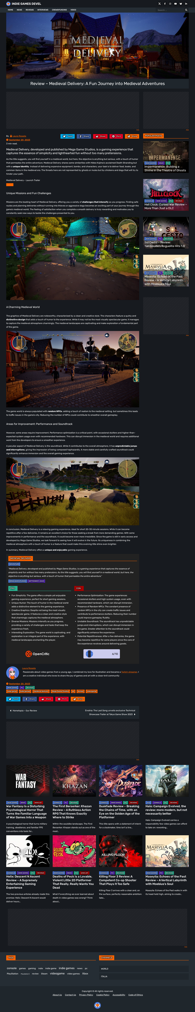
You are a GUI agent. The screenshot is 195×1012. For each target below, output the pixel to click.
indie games (25, 691)
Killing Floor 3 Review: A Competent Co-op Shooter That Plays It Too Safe (117, 880)
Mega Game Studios (18, 581)
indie (40, 968)
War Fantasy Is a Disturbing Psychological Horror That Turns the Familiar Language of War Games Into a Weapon (26, 811)
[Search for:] (186, 10)
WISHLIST (38, 803)
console (12, 968)
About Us (57, 995)
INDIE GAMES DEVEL (26, 4)
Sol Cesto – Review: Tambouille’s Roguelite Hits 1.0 (164, 244)
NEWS (19, 10)
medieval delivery (41, 691)
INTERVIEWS (42, 10)
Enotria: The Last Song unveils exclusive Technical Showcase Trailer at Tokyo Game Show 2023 (110, 712)
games (22, 968)
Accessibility (119, 995)
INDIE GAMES (12, 688)
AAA (148, 803)
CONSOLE (149, 201)
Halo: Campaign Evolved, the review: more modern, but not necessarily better (166, 809)
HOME (10, 10)
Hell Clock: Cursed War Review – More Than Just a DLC (165, 206)
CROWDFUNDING (59, 10)
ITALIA (104, 976)
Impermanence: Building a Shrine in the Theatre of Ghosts (165, 168)
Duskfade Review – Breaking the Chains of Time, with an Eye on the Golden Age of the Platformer (119, 811)
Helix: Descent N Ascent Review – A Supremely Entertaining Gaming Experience (23, 882)
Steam (44, 973)
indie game (12, 691)
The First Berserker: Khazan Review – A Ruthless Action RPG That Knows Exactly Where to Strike (72, 811)
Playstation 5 (25, 974)
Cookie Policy (102, 995)
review (80, 691)
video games (73, 973)
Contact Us (70, 995)
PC (22, 688)
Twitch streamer (129, 672)
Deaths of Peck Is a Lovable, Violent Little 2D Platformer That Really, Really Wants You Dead (73, 882)
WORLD (104, 969)
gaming (32, 968)
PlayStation (12, 973)
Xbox (85, 973)
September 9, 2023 (36, 581)
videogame (91, 691)
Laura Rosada (19, 136)
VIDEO (73, 10)
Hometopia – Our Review (25, 710)
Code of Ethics (135, 995)
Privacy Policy (86, 995)
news (79, 968)
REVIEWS (30, 10)
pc (73, 691)
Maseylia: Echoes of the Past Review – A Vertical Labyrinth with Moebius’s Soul (163, 280)
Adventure (14, 564)
